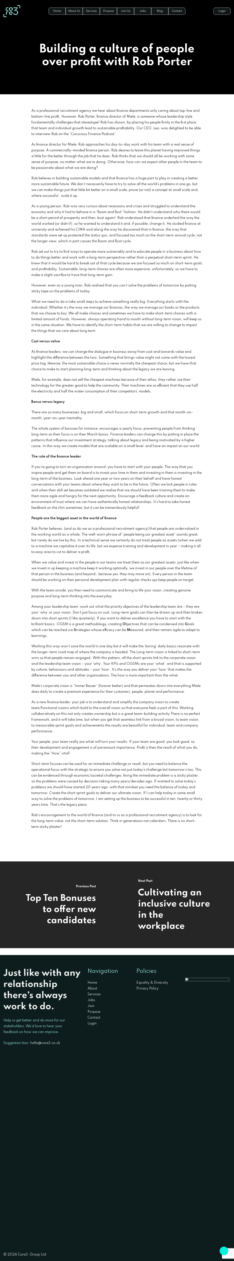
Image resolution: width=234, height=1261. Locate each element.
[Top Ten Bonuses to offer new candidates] (58, 904)
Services (94, 994)
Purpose (94, 1012)
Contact (94, 1017)
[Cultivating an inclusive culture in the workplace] (175, 904)
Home (92, 982)
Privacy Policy (147, 988)
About (92, 988)
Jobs (91, 1000)
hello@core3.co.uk (45, 1043)
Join (91, 1006)
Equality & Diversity (152, 982)
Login (92, 1023)
